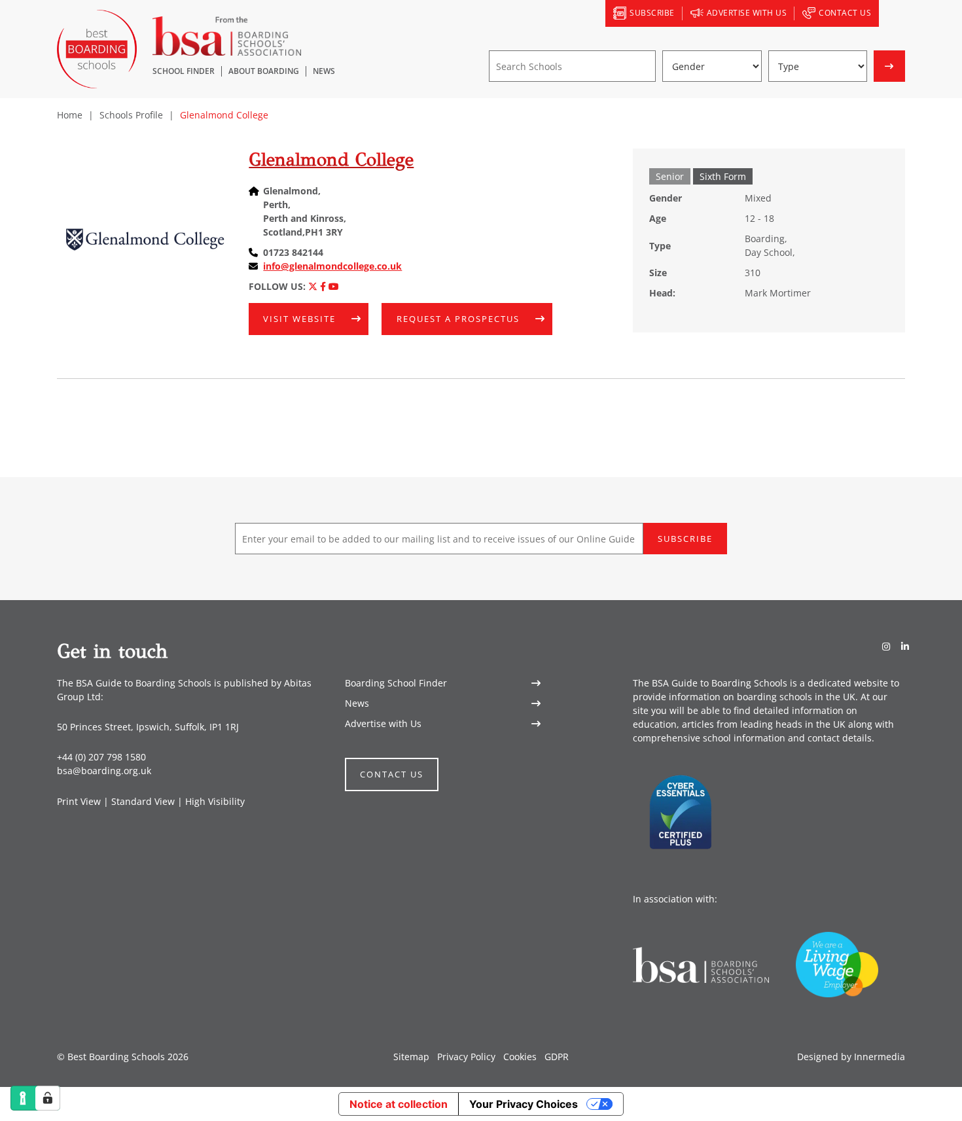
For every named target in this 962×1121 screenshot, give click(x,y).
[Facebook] (323, 286)
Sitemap (411, 1056)
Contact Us (391, 774)
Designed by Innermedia (851, 1056)
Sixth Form (723, 176)
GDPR (556, 1056)
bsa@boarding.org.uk (104, 770)
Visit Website (299, 319)
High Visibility (215, 801)
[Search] (892, 13)
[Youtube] (334, 286)
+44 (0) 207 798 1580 (101, 757)
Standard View (143, 801)
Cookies (520, 1056)
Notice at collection (398, 1104)
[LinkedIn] (905, 646)
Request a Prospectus (458, 319)
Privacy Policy (466, 1056)
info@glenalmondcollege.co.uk (332, 266)
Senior (670, 176)
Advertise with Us (383, 723)
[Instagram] (886, 646)
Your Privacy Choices (523, 1104)
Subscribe (685, 538)
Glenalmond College (331, 159)
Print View (79, 801)
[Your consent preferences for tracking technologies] (47, 1098)
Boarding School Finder (396, 683)
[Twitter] (312, 286)
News (357, 703)
